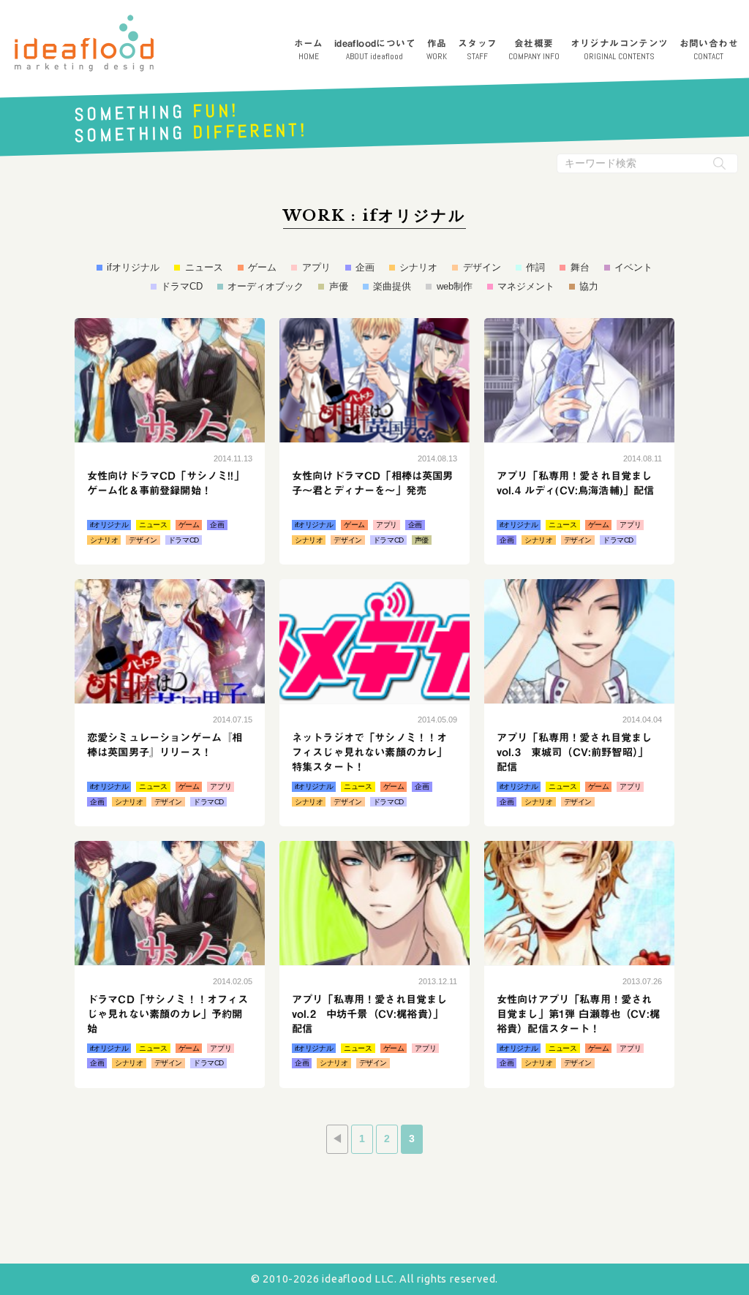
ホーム (308, 50)
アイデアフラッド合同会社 (84, 43)
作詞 (535, 267)
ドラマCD (182, 286)
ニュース (203, 267)
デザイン (481, 267)
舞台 (580, 267)
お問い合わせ (709, 50)
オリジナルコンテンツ (620, 50)
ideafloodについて (374, 50)
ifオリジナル (133, 267)
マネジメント (525, 286)
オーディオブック (265, 286)
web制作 (454, 286)
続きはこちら (170, 441)
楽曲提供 (392, 286)
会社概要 (534, 50)
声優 (338, 286)
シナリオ (418, 267)
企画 (364, 267)
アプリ (316, 267)
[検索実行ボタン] (719, 163)
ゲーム (262, 267)
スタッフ (477, 50)
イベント (633, 267)
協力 (588, 286)
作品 (436, 50)
